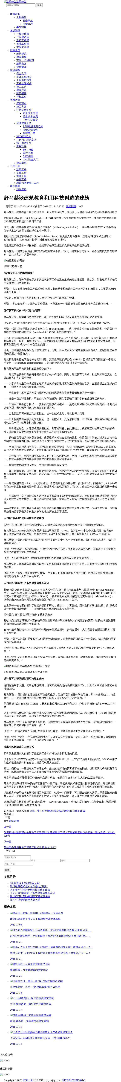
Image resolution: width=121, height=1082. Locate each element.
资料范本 (21, 103)
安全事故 (28, 20)
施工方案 (21, 106)
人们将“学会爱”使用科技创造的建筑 (30, 889)
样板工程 (21, 96)
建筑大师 (14, 820)
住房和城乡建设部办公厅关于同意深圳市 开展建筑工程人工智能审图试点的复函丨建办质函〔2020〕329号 (59, 831)
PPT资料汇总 (23, 136)
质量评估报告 (30, 129)
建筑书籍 (21, 93)
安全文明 (21, 73)
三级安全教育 (30, 120)
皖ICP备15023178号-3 (73, 1080)
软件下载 (28, 149)
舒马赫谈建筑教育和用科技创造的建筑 (63, 810)
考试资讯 (15, 30)
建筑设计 (21, 90)
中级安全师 (22, 47)
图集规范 (15, 50)
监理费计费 (29, 133)
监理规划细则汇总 (33, 126)
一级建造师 (22, 33)
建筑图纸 (21, 163)
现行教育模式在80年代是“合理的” (29, 886)
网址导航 (15, 186)
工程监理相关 (24, 83)
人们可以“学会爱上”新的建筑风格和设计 (32, 893)
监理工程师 (22, 43)
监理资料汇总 (24, 123)
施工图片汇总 (24, 143)
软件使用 (28, 153)
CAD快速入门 (30, 159)
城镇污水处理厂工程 (27, 182)
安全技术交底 (30, 113)
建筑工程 (21, 169)
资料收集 (15, 100)
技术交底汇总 (24, 110)
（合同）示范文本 (26, 139)
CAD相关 (28, 156)
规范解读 (21, 67)
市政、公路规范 (25, 60)
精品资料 (21, 189)
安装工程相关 (24, 76)
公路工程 (21, 179)
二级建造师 (22, 37)
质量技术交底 (30, 116)
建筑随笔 (71, 206)
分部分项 (15, 166)
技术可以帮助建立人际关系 (25, 899)
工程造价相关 (24, 80)
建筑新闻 (15, 14)
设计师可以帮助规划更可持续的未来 (30, 896)
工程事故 (21, 17)
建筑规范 (21, 53)
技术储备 (15, 70)
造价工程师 (22, 40)
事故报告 (21, 27)
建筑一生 (35, 810)
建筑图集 (21, 57)
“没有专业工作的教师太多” (25, 883)
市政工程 (21, 176)
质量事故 (28, 24)
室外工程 (21, 172)
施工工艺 (21, 86)
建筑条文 (21, 63)
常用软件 (21, 146)
